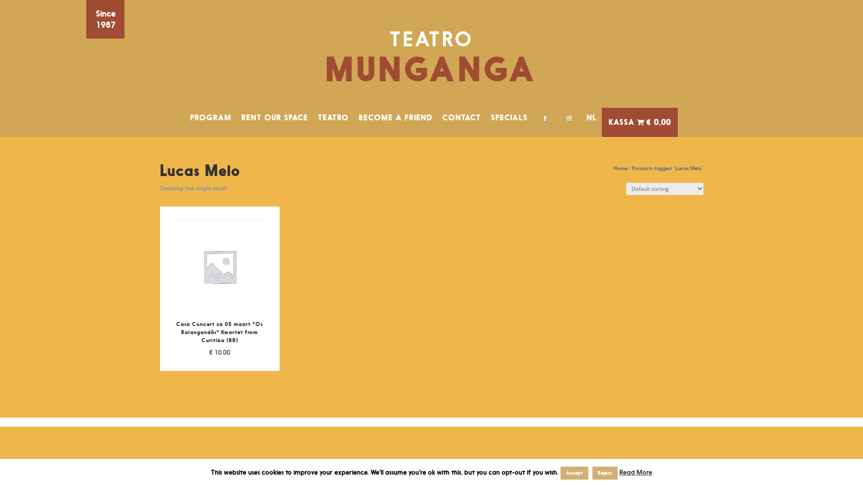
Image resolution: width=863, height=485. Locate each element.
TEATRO (333, 117)
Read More (635, 472)
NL (592, 117)
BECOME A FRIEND (395, 117)
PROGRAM (210, 117)
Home (620, 168)
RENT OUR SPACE (274, 117)
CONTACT (461, 117)
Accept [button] (574, 473)
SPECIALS (509, 117)
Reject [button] (605, 473)
